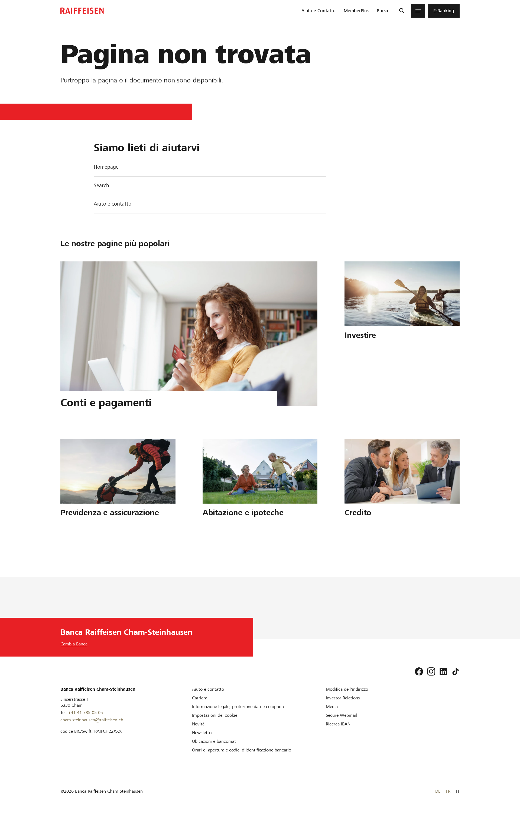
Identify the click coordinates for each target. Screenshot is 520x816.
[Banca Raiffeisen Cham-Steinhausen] (82, 11)
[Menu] (418, 11)
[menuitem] (318, 11)
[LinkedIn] (443, 671)
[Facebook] (419, 671)
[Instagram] (431, 671)
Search (101, 185)
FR (448, 791)
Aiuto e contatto (112, 204)
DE (437, 791)
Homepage (106, 167)
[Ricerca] (401, 11)
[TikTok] (455, 671)
